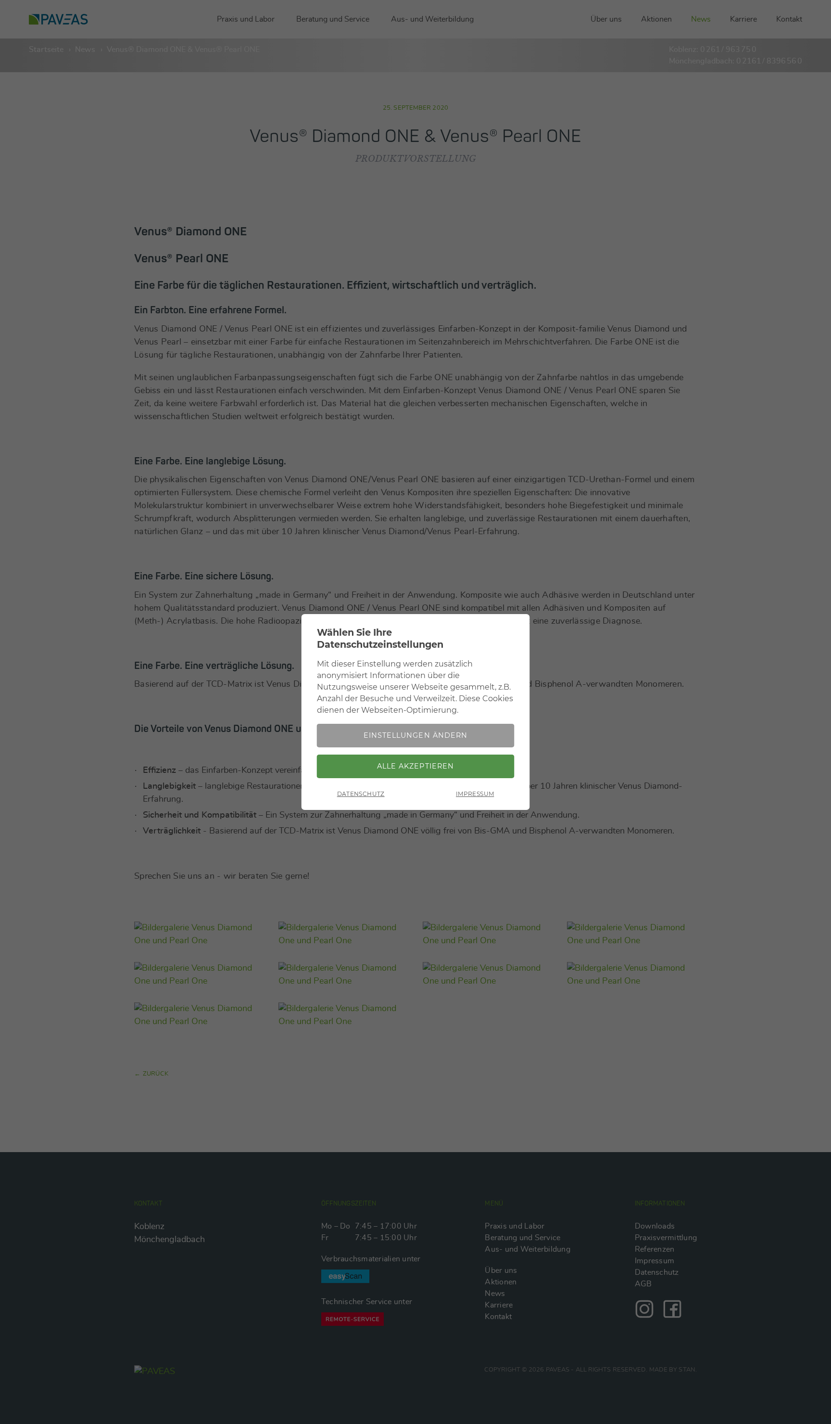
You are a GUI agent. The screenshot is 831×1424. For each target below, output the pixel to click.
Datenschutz (361, 793)
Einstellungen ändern (415, 735)
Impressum (475, 793)
